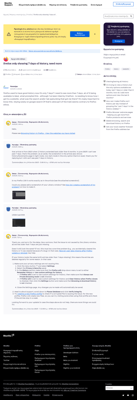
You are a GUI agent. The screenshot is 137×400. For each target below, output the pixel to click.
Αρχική (5, 15)
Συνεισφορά (96, 5)
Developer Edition (70, 353)
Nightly (66, 364)
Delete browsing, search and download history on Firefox (118, 122)
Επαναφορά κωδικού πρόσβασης (101, 359)
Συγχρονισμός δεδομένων (103, 364)
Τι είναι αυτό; (98, 354)
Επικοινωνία (57, 395)
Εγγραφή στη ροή (111, 58)
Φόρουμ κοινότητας (58, 5)
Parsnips (14, 86)
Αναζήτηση (131, 16)
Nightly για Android (71, 368)
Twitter (6, 360)
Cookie (46, 395)
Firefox (29, 15)
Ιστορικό (17, 74)
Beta (65, 356)
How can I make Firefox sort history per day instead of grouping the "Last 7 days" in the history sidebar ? (119, 105)
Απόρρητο (36, 395)
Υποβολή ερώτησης (78, 5)
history (116, 69)
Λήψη (37, 350)
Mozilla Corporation (70, 384)
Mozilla (8, 335)
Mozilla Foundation (26, 384)
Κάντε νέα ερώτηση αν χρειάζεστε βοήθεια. (45, 51)
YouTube (128, 395)
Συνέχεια (118, 41)
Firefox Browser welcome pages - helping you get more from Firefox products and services (119, 114)
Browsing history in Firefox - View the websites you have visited (48, 133)
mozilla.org (8, 395)
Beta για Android (70, 360)
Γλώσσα (108, 384)
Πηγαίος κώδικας (10, 356)
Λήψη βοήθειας (98, 368)
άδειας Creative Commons (75, 390)
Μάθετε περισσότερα (80, 34)
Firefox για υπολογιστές (45, 354)
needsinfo (126, 69)
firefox (107, 69)
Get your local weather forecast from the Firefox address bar (119, 128)
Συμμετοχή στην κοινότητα (14, 364)
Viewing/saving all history (117, 82)
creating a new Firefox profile (29, 294)
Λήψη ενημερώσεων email (114, 55)
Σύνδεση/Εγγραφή (123, 4)
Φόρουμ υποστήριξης (17, 15)
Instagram (133, 395)
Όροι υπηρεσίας (22, 395)
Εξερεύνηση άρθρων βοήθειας (32, 5)
